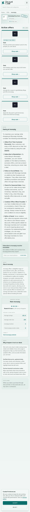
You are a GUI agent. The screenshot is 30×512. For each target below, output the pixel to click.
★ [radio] (11, 306)
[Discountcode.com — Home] (7, 2)
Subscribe (23, 255)
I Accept (15, 503)
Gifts (7, 12)
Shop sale (15, 51)
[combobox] (15, 7)
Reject (15, 507)
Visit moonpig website (9, 335)
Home (3, 12)
